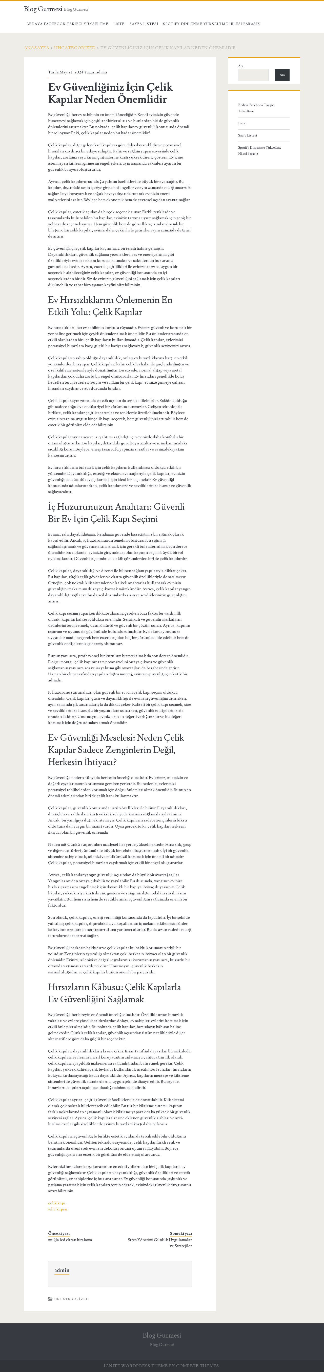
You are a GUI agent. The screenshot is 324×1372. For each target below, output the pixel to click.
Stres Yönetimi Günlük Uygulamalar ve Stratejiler (160, 1242)
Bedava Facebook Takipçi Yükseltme (68, 24)
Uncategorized (75, 47)
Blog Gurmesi (43, 9)
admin (101, 72)
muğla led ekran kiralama (70, 1239)
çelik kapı (56, 1203)
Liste (119, 24)
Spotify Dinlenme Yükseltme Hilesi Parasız (211, 24)
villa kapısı (57, 1209)
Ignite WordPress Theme (136, 1365)
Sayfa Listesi (144, 24)
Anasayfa (36, 47)
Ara (240, 66)
